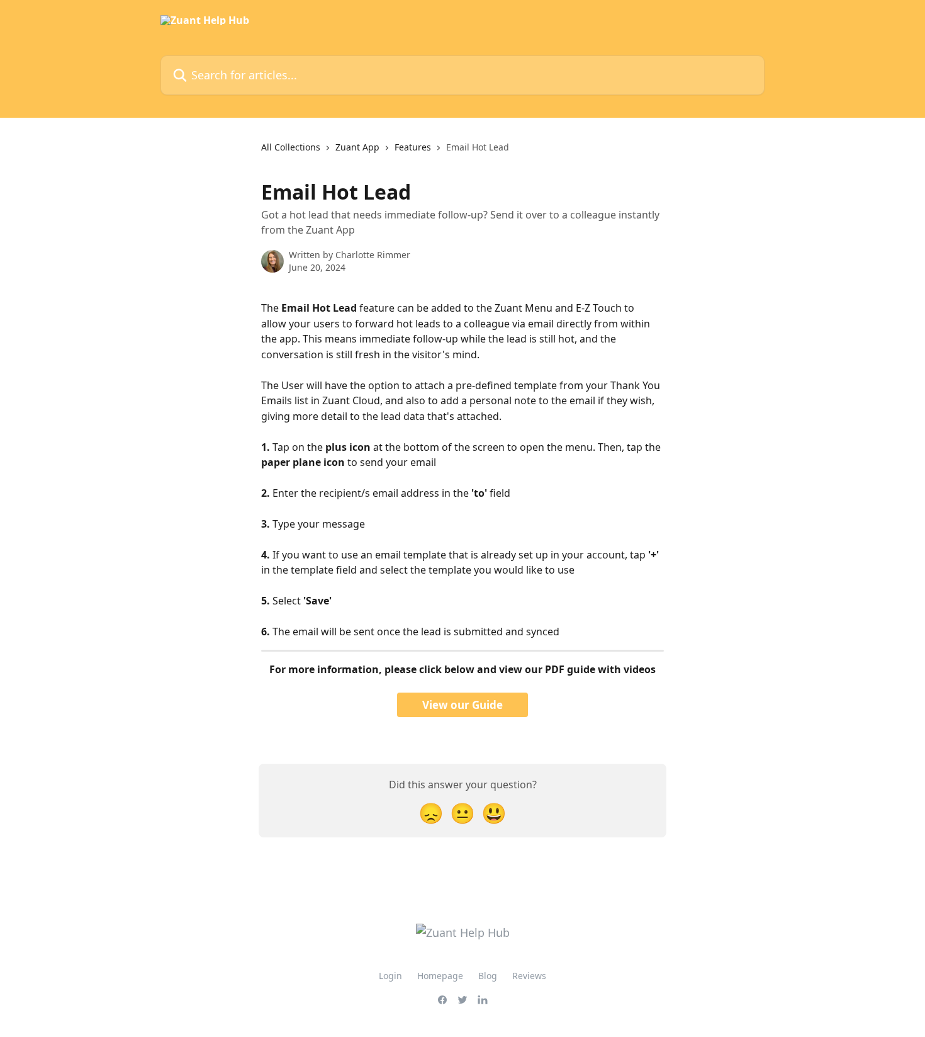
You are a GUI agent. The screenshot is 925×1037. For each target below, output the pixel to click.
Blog (487, 976)
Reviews (529, 976)
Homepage (440, 976)
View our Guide (462, 705)
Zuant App (357, 147)
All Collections (290, 147)
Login (390, 976)
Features (413, 147)
